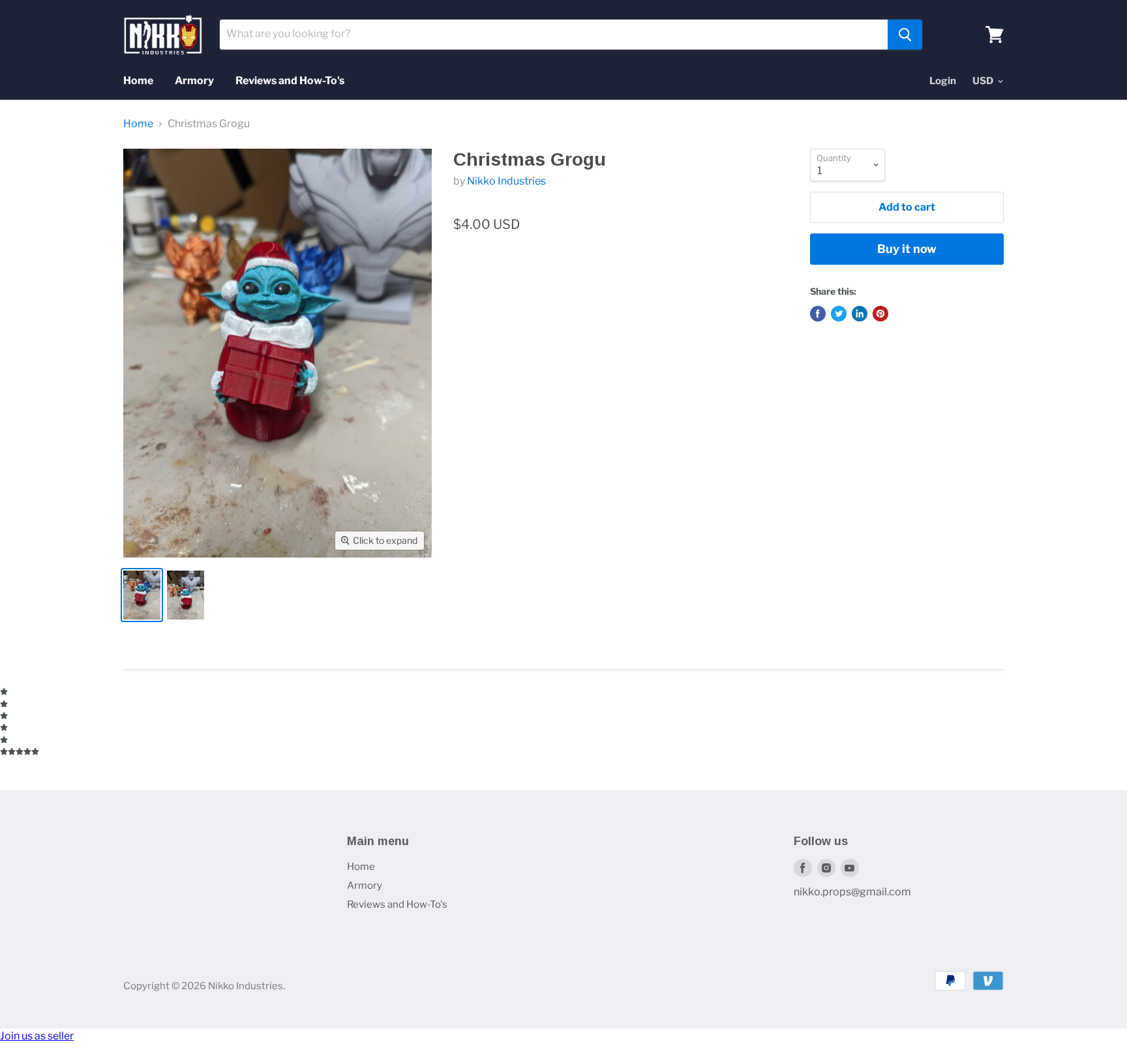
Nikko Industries (506, 181)
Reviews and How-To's (289, 80)
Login (942, 81)
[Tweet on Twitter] (839, 313)
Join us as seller (37, 1036)
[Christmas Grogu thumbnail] (142, 595)
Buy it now (907, 249)
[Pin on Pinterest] (880, 313)
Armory (194, 80)
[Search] (905, 35)
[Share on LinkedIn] (859, 313)
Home (138, 80)
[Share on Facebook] (818, 313)
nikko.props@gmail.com (852, 892)
